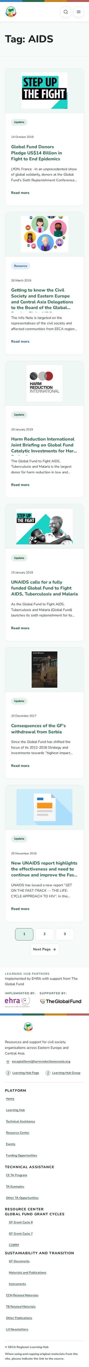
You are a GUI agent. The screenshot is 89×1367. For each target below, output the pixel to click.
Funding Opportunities (21, 1155)
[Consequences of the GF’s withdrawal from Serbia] (44, 669)
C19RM (14, 1245)
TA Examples (15, 1186)
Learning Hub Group (66, 1073)
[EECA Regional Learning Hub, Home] (11, 12)
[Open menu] (78, 11)
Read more (20, 194)
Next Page (44, 949)
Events (10, 1144)
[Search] (65, 11)
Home (10, 1099)
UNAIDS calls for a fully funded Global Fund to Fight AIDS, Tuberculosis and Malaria (44, 588)
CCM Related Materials (22, 1295)
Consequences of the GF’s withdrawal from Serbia (38, 729)
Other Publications (19, 1318)
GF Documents (19, 1261)
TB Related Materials (21, 1307)
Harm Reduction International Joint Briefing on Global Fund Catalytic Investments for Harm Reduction (44, 446)
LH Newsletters (17, 1329)
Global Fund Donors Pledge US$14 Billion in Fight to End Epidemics (36, 153)
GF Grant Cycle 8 (21, 1222)
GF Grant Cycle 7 (21, 1234)
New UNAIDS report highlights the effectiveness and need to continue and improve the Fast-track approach (44, 870)
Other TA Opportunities (22, 1198)
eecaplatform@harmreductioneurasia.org (41, 1061)
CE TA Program (16, 1175)
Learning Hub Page (25, 1073)
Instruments (17, 1284)
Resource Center (17, 1133)
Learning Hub (15, 1110)
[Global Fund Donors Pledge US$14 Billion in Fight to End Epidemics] (44, 91)
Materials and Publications (27, 1273)
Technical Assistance (20, 1121)
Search (65, 11)
